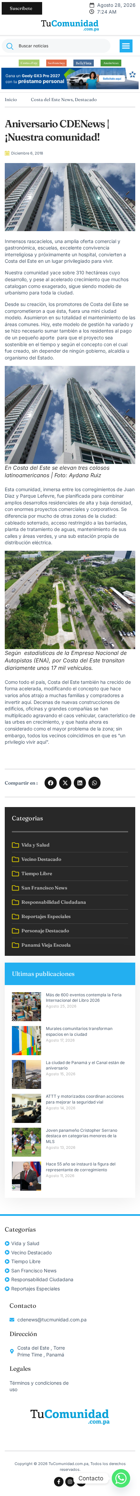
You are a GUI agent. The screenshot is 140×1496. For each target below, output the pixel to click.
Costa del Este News (52, 99)
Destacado (86, 99)
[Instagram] (70, 1481)
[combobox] (56, 46)
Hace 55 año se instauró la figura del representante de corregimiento (81, 1166)
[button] (126, 45)
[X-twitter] (81, 1481)
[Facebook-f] (59, 1481)
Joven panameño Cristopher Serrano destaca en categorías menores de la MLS (82, 1136)
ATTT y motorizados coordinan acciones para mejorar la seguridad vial (85, 1099)
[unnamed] (70, 87)
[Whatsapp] (121, 1478)
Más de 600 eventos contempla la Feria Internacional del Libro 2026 (84, 997)
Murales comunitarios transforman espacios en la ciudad (79, 1031)
